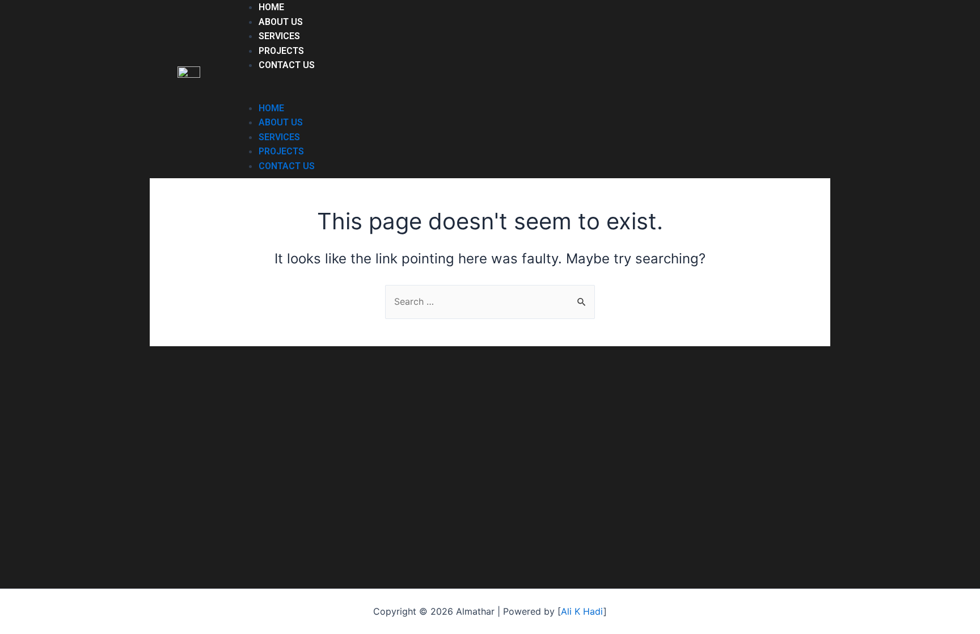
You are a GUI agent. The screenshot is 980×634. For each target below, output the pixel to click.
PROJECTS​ (281, 50)
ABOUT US (281, 21)
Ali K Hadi (582, 611)
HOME (271, 7)
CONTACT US (287, 65)
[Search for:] (490, 301)
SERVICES (279, 36)
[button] (472, 93)
